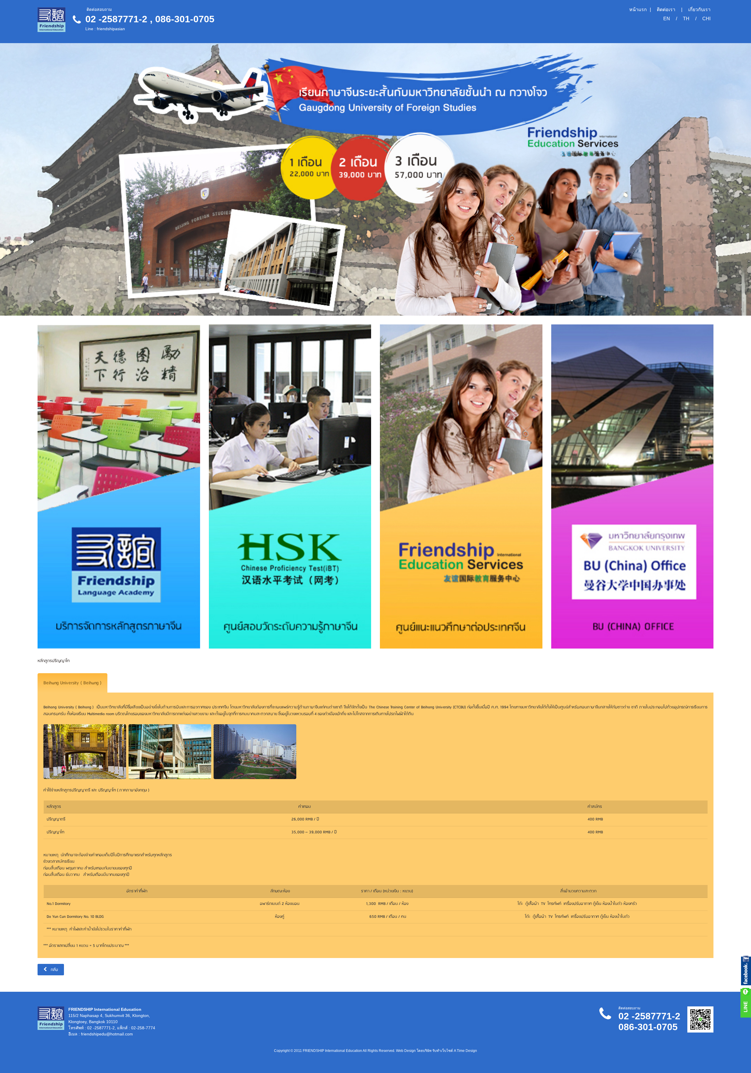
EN (666, 18)
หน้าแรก (638, 9)
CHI (706, 18)
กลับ (54, 970)
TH (686, 18)
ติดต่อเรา (666, 9)
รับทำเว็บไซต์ (442, 1051)
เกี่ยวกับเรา (699, 9)
